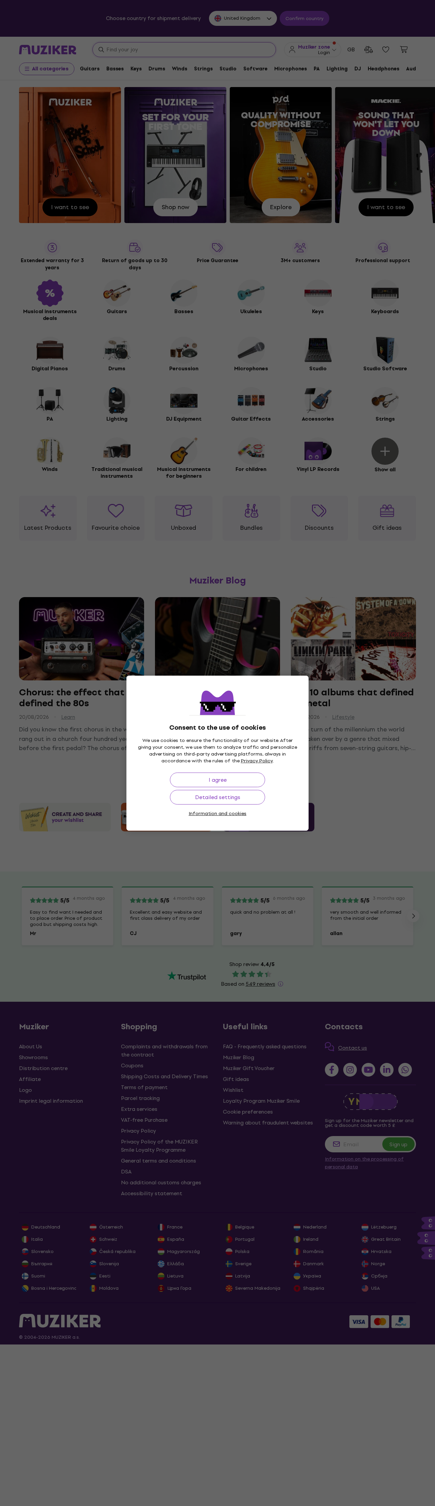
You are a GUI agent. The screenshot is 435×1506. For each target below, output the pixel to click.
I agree (218, 780)
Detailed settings (217, 797)
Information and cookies (217, 813)
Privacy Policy (257, 761)
